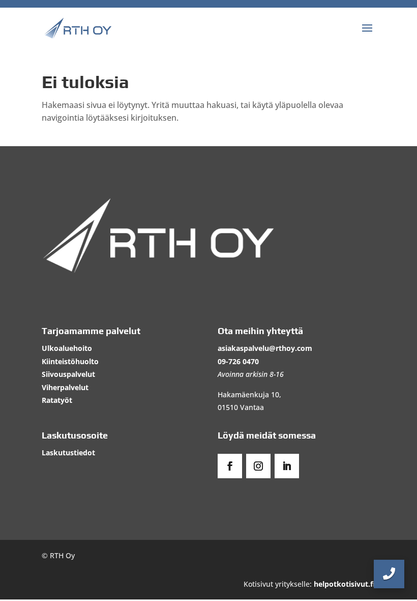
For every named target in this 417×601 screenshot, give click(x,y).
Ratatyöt (57, 400)
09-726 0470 (238, 361)
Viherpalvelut (65, 387)
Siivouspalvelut (68, 374)
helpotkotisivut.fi (344, 584)
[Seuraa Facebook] (230, 466)
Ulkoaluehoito (67, 348)
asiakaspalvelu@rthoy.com (265, 348)
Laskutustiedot (68, 452)
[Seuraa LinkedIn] (287, 466)
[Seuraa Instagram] (258, 466)
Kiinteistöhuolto (70, 361)
